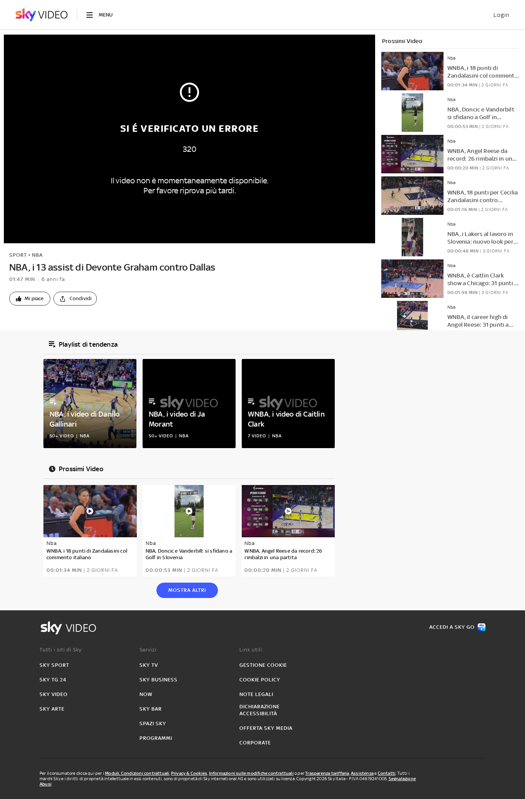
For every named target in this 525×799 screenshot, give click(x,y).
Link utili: (251, 650)
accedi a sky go (452, 627)
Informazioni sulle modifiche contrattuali (251, 773)
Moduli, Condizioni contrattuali (137, 773)
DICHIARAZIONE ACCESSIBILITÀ (259, 710)
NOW (146, 694)
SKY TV (149, 665)
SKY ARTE (52, 709)
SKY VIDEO (54, 694)
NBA (37, 255)
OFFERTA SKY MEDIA (265, 728)
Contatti (387, 773)
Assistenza (362, 773)
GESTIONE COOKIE (263, 665)
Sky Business (159, 680)
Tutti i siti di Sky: (61, 650)
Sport (18, 255)
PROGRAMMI (156, 738)
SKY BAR (151, 709)
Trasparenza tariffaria (327, 773)
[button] (29, 299)
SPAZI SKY (153, 723)
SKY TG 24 (53, 680)
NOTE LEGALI (256, 694)
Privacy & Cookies (189, 773)
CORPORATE (255, 743)
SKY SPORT (54, 665)
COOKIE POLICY (259, 680)
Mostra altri (187, 590)
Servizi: (149, 650)
